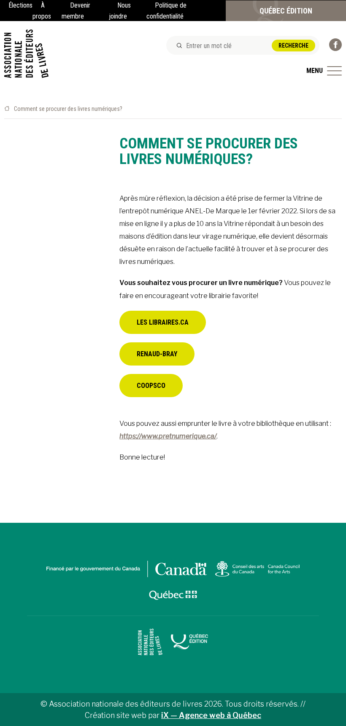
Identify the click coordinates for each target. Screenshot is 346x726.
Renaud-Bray (157, 354)
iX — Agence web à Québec (211, 715)
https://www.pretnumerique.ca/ (167, 436)
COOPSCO (151, 386)
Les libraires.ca (163, 322)
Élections (20, 5)
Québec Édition (286, 10)
